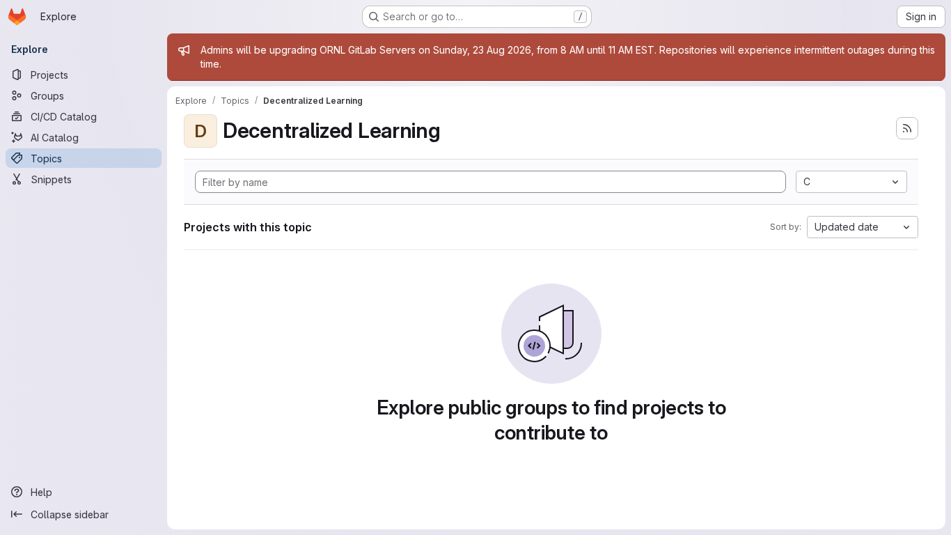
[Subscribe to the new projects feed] (907, 128)
